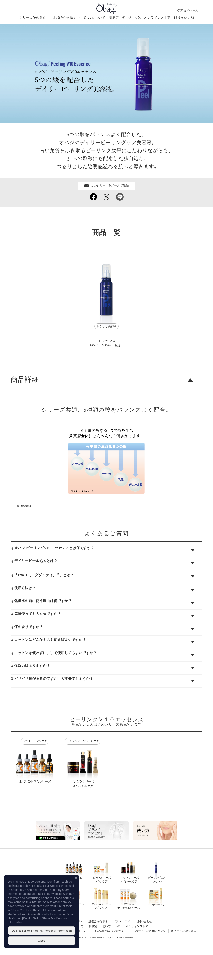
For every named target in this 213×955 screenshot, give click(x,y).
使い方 (127, 17)
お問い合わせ (143, 921)
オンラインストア (157, 17)
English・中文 (189, 10)
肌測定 (114, 17)
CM (138, 17)
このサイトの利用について (149, 931)
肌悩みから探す (98, 921)
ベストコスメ (121, 921)
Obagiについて (94, 17)
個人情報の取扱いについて (111, 931)
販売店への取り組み (183, 931)
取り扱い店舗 (184, 17)
